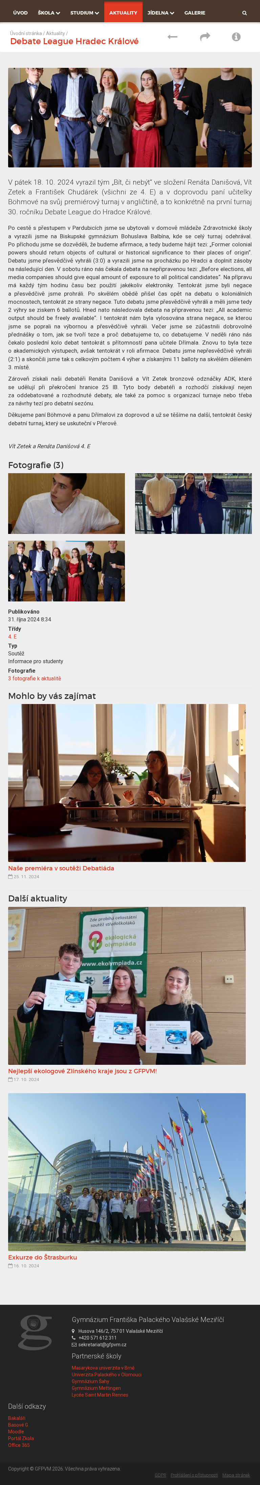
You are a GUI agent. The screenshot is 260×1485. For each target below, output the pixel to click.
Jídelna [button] (159, 13)
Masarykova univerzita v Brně (103, 1368)
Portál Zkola (21, 1438)
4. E (12, 636)
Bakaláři (16, 1418)
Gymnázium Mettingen (96, 1388)
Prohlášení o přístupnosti (194, 1475)
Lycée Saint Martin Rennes (100, 1395)
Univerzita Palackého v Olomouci (107, 1374)
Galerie (195, 13)
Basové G (18, 1425)
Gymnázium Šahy (90, 1381)
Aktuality (123, 13)
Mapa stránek (236, 1475)
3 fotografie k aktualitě (34, 678)
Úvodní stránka (26, 33)
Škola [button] (47, 13)
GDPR (160, 1475)
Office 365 (19, 1445)
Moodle (16, 1431)
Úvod (20, 13)
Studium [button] (82, 13)
